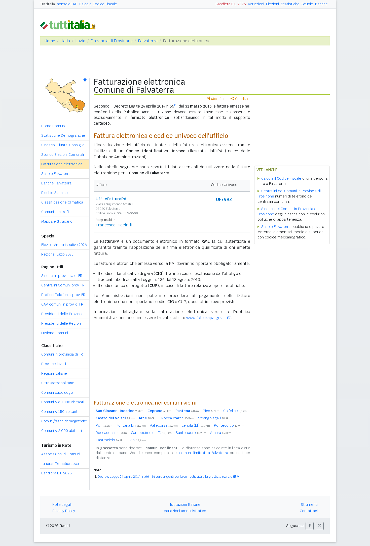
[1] (175, 105)
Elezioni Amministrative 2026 (64, 244)
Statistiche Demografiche (63, 135)
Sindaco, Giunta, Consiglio (63, 145)
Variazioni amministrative (185, 511)
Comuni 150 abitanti (59, 411)
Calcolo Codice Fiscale (98, 4)
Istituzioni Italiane (185, 504)
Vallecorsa (164, 425)
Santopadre (191, 432)
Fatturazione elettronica (61, 164)
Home (49, 40)
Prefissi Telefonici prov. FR (63, 294)
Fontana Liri (131, 425)
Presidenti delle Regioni (61, 323)
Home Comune (53, 126)
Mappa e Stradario (56, 221)
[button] (310, 526)
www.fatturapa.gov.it (206, 317)
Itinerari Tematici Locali (60, 463)
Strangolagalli (214, 418)
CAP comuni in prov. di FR (62, 304)
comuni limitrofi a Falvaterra (203, 453)
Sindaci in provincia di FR (61, 275)
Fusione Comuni (54, 333)
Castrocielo (110, 440)
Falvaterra (148, 40)
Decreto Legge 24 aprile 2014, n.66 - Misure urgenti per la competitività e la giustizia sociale (165, 476)
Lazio (80, 40)
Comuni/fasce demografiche (64, 421)
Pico (211, 411)
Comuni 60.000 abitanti (62, 402)
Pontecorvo (229, 425)
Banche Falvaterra (56, 183)
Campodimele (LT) (151, 432)
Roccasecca (111, 432)
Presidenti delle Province (62, 314)
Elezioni (272, 4)
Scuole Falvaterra (55, 173)
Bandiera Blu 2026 (230, 4)
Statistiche (290, 4)
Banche (321, 4)
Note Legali (61, 504)
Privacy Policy (63, 511)
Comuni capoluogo (57, 392)
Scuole (307, 4)
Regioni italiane (54, 373)
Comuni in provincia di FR (62, 354)
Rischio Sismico (54, 192)
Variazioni (256, 4)
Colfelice (235, 411)
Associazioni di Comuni (60, 454)
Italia (65, 40)
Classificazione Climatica (62, 202)
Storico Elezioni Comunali (62, 154)
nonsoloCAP (67, 4)
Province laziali (53, 364)
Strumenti (309, 504)
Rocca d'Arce (177, 418)
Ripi (137, 440)
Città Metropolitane (57, 383)
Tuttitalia (47, 4)
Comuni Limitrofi (55, 212)
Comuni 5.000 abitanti (61, 430)
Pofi (104, 425)
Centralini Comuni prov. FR (63, 285)
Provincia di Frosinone (112, 40)
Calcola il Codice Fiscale (281, 178)
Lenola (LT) (196, 425)
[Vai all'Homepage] (70, 24)
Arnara (220, 432)
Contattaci (309, 511)
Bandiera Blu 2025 (56, 473)
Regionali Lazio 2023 (57, 254)
